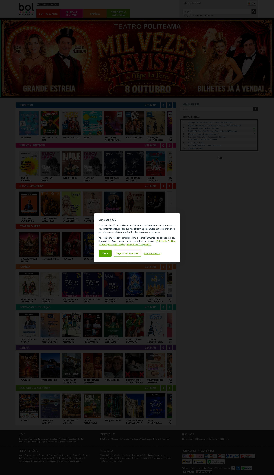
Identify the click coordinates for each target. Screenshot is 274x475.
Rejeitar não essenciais (127, 253)
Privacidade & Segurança (139, 244)
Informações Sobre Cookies (112, 244)
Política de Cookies (166, 241)
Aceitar (105, 253)
